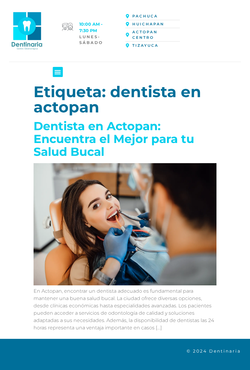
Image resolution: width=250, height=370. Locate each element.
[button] (58, 72)
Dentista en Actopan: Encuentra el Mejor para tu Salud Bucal (114, 139)
